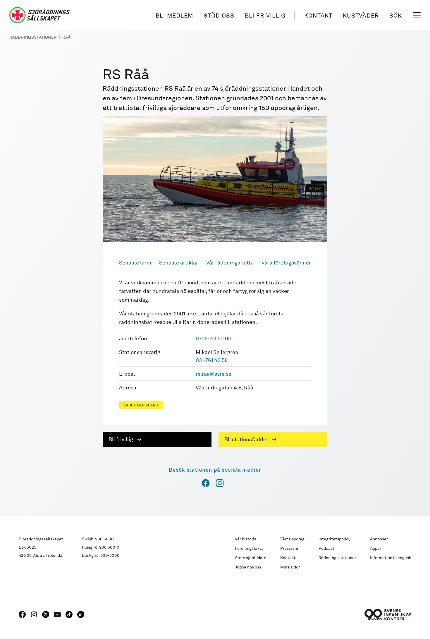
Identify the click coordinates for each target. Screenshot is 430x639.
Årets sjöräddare (250, 557)
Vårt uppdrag (292, 539)
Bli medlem (174, 15)
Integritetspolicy (334, 539)
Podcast (326, 548)
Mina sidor (290, 567)
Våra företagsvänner (286, 263)
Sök (395, 15)
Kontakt (318, 15)
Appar (375, 548)
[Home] (39, 15)
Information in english (390, 557)
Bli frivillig (265, 15)
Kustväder (361, 15)
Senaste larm (135, 263)
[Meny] (417, 15)
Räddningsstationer (32, 37)
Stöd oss (219, 15)
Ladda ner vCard (141, 405)
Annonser (379, 539)
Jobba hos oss (248, 567)
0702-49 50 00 (213, 338)
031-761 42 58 (212, 360)
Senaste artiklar (178, 263)
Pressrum (289, 548)
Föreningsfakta (249, 548)
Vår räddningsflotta (230, 263)
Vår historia (246, 539)
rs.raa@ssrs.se (213, 374)
